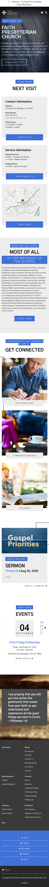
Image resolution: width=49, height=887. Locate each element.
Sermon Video (7, 813)
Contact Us (24, 137)
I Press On (12, 571)
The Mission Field (31, 792)
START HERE (24, 319)
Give (4, 823)
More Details (23, 658)
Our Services (29, 751)
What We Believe (31, 763)
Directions (24, 224)
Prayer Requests (31, 796)
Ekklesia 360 (24, 883)
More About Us (25, 176)
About (27, 747)
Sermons (5, 805)
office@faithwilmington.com (15, 118)
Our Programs (30, 809)
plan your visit (14, 62)
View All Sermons (34, 586)
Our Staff (28, 755)
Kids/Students (8, 776)
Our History (29, 767)
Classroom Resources (33, 817)
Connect (28, 776)
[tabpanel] (24, 39)
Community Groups (32, 788)
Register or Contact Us (33, 813)
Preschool (29, 805)
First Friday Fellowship (24, 642)
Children (5, 780)
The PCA (28, 771)
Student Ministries (8, 784)
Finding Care (29, 800)
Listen (8, 577)
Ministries (28, 784)
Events (27, 780)
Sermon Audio (7, 809)
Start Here (6, 747)
